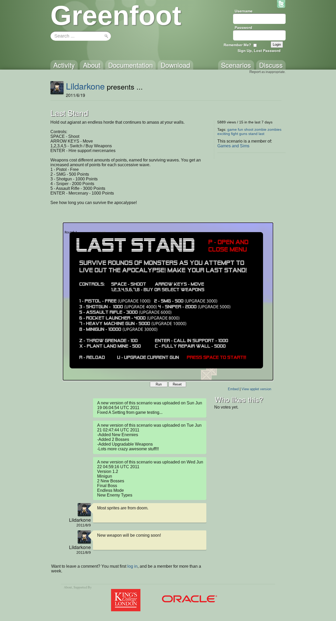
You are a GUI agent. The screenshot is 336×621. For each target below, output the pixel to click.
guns (243, 134)
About (68, 587)
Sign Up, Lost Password (259, 51)
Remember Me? (237, 45)
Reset (177, 384)
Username (244, 11)
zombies (274, 129)
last (261, 134)
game (232, 129)
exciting (223, 134)
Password (243, 27)
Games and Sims (233, 146)
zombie (260, 129)
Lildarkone (85, 86)
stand (253, 134)
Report (255, 72)
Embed (233, 389)
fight (234, 134)
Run (159, 384)
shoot (248, 129)
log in (132, 566)
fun (240, 129)
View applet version (256, 389)
